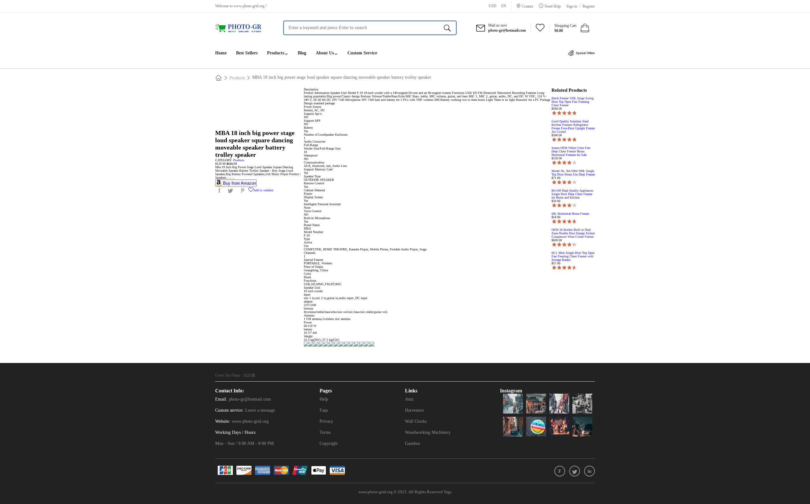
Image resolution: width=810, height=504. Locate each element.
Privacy (326, 421)
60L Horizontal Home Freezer (570, 213)
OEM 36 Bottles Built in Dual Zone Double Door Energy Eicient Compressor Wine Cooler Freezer (573, 233)
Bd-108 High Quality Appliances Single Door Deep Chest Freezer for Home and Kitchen (572, 194)
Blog (302, 53)
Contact (527, 6)
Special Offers (585, 53)
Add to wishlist (263, 190)
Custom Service (362, 53)
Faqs (324, 410)
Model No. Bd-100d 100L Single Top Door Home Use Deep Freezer (573, 172)
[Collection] (540, 29)
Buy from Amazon (239, 183)
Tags (448, 491)
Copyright (329, 443)
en (503, 6)
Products (275, 53)
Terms (325, 432)
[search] (447, 27)
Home (221, 53)
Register (589, 6)
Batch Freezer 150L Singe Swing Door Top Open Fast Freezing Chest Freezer (572, 101)
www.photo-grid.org (249, 6)
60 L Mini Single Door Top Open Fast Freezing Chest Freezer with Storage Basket (573, 256)
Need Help (553, 6)
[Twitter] (574, 471)
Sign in (571, 6)
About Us (325, 53)
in (589, 471)
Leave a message (260, 410)
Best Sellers (247, 53)
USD (492, 6)
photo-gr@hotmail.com (250, 399)
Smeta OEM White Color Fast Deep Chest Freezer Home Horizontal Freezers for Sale (570, 151)
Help (324, 399)
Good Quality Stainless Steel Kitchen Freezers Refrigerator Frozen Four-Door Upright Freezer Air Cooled (573, 126)
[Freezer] (241, 28)
